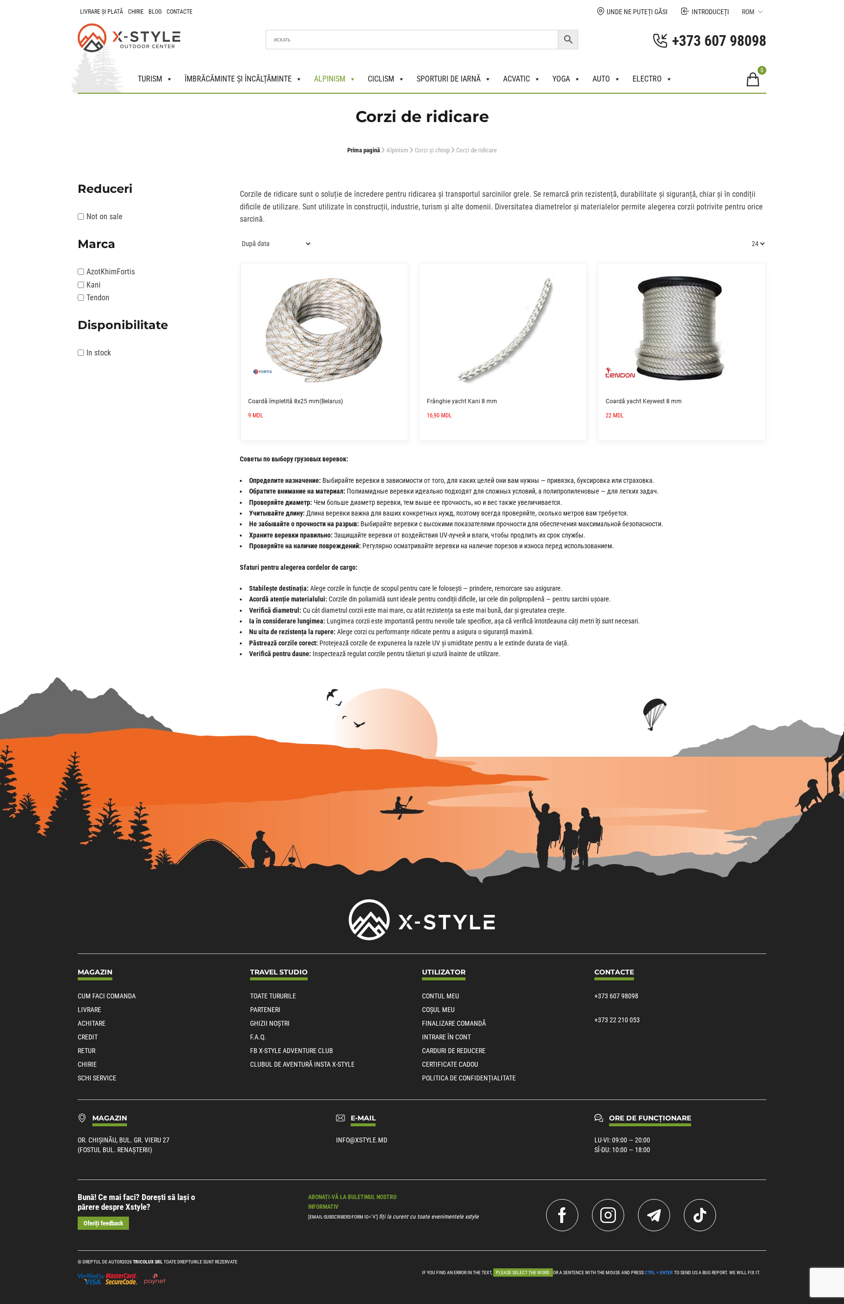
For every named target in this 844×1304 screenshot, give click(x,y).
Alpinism (329, 78)
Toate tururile (273, 996)
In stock (98, 352)
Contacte (179, 11)
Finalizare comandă (454, 1023)
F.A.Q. (258, 1037)
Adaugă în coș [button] (397, 274)
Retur (86, 1051)
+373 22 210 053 (617, 1020)
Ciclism (381, 78)
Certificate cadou (450, 1064)
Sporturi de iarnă (449, 78)
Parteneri (265, 1010)
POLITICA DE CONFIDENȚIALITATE (469, 1078)
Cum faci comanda (107, 996)
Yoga (561, 78)
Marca (96, 244)
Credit (88, 1037)
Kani (93, 285)
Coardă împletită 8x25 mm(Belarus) (295, 401)
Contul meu (440, 996)
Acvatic (516, 78)
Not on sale (104, 216)
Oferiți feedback (103, 1223)
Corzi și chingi (432, 150)
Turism (150, 78)
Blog (155, 11)
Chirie (136, 11)
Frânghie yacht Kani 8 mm (462, 401)
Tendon (97, 297)
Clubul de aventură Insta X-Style (302, 1064)
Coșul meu (438, 1010)
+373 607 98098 (616, 996)
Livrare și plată (101, 11)
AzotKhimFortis (110, 271)
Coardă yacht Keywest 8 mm (644, 401)
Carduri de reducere (453, 1051)
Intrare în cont (446, 1037)
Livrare (89, 1010)
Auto (601, 78)
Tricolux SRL (148, 1261)
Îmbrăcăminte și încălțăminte (238, 78)
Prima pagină (363, 150)
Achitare (92, 1023)
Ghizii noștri (270, 1023)
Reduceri (105, 189)
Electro (647, 78)
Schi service (97, 1078)
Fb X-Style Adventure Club (291, 1051)
